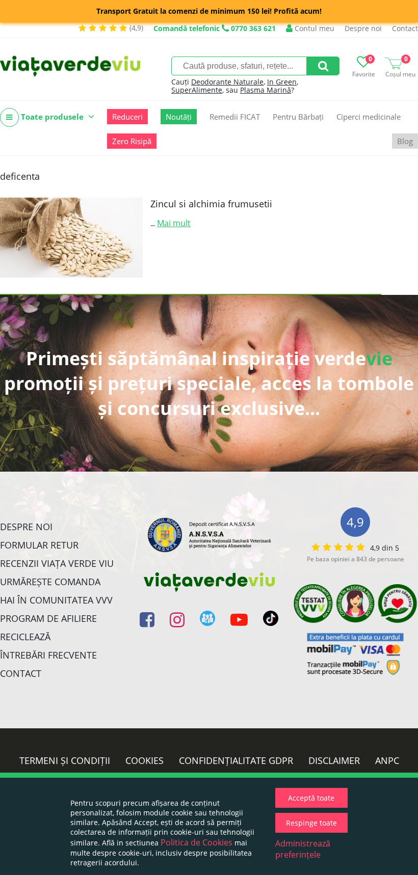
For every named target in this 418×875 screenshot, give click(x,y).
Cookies (144, 760)
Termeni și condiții (64, 760)
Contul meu (313, 28)
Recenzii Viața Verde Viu (57, 563)
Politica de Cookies (196, 842)
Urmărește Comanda (50, 582)
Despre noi (363, 28)
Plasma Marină (265, 90)
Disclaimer (334, 760)
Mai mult (174, 223)
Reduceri (127, 117)
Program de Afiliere (48, 618)
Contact (405, 28)
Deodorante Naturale (227, 82)
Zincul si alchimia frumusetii (211, 204)
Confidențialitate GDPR (236, 760)
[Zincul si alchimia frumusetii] (71, 238)
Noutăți (179, 117)
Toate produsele (52, 117)
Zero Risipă (131, 141)
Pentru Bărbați (298, 117)
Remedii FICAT (235, 117)
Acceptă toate (311, 798)
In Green (282, 82)
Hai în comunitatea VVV (56, 600)
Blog (405, 141)
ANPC (387, 760)
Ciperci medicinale (368, 117)
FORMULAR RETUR (39, 545)
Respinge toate (311, 823)
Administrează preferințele (302, 849)
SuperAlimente (196, 90)
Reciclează (25, 637)
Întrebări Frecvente (48, 655)
